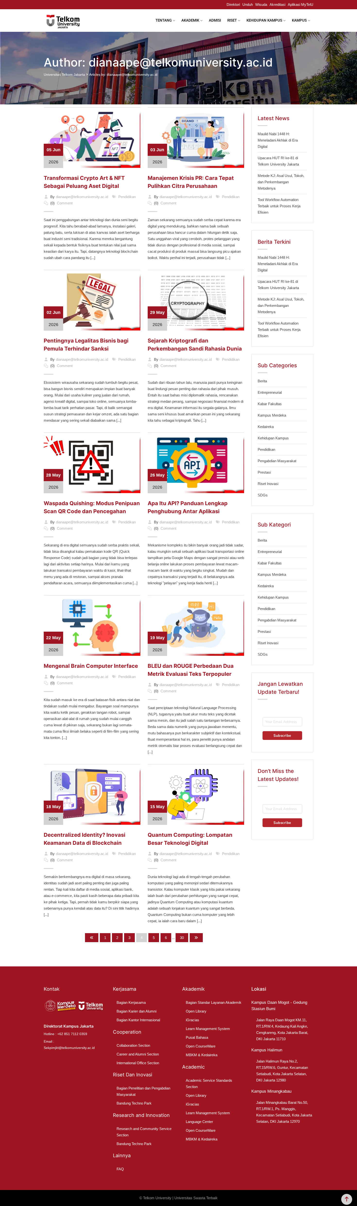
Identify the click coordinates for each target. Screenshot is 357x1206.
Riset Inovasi (268, 484)
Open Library (196, 1011)
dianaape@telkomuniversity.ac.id (82, 197)
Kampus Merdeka (272, 415)
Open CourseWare (200, 1046)
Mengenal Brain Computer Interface (91, 666)
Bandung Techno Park (134, 1103)
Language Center (199, 1122)
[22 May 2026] (92, 625)
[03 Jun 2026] (196, 137)
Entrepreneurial (270, 392)
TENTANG (163, 20)
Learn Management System (208, 1029)
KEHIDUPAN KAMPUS (264, 20)
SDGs (263, 495)
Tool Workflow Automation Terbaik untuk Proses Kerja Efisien (279, 206)
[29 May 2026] (196, 300)
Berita (262, 381)
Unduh (247, 4)
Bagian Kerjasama (131, 1002)
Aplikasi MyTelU (300, 4)
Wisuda (261, 4)
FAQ (120, 1169)
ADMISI (215, 20)
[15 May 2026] (196, 794)
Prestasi (264, 472)
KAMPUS (299, 20)
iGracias (192, 1020)
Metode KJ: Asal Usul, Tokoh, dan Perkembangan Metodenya (281, 182)
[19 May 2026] (196, 625)
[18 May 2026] (92, 794)
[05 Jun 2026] (92, 137)
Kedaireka (266, 427)
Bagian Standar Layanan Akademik (213, 1002)
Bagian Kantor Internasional (138, 1020)
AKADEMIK (190, 20)
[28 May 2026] (92, 462)
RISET (232, 20)
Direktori (233, 4)
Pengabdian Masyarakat (277, 461)
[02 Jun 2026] (92, 300)
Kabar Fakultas (270, 404)
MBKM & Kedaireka (201, 1055)
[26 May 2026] (196, 462)
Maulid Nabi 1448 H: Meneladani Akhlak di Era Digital (278, 140)
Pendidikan (127, 197)
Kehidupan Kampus (273, 438)
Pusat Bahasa (197, 1037)
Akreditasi (277, 4)
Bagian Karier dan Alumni (136, 1011)
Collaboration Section (133, 1045)
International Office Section (138, 1063)
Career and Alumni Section (138, 1054)
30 (182, 938)
